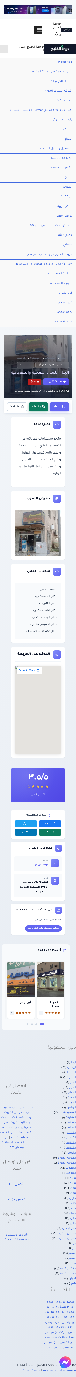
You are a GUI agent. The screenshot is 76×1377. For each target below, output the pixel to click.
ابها (73, 1062)
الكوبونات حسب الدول (57, 168)
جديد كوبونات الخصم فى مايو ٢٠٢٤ (51, 225)
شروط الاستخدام (61, 283)
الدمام (72, 1092)
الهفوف (71, 1168)
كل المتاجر (65, 302)
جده (73, 1208)
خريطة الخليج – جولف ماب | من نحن (49, 254)
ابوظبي (71, 1067)
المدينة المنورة (67, 1158)
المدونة (67, 187)
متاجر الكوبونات (62, 322)
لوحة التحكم (64, 312)
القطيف (71, 1143)
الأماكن (67, 129)
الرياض (71, 1108)
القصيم (71, 1133)
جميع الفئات (64, 235)
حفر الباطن (69, 1228)
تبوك (73, 1188)
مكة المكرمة (68, 1268)
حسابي (67, 245)
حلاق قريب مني (63, 1327)
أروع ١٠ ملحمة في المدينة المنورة (52, 71)
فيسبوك (50, 823)
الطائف (71, 1123)
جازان (72, 1198)
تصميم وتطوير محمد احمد (59, 1370)
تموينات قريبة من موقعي (59, 1342)
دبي (74, 1243)
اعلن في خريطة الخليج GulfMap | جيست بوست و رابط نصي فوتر (41, 115)
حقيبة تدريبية (25, 1107)
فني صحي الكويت (11, 1132)
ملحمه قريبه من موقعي (59, 1302)
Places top (65, 62)
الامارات (71, 1077)
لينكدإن (26, 832)
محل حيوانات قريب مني (59, 1317)
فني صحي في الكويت (17, 1112)
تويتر (26, 823)
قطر (73, 1263)
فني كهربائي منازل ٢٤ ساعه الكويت (17, 1127)
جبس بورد (8, 1107)
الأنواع (68, 139)
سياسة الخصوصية (60, 274)
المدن (68, 177)
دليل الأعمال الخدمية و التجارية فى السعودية (43, 264)
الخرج (72, 1087)
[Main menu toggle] (4, 49)
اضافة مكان (64, 100)
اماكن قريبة (64, 206)
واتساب (36, 406)
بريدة (73, 1178)
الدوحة (72, 1098)
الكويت (71, 1153)
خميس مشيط (66, 1233)
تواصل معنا (64, 216)
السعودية (69, 1112)
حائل (73, 1218)
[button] (42, 1024)
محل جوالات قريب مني (59, 1337)
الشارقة (71, 1118)
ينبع (73, 1284)
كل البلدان (65, 293)
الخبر (73, 1082)
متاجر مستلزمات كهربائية (50, 365)
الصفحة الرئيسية (61, 158)
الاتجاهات (15, 406)
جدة (73, 1203)
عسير (72, 1253)
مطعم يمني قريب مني (59, 1347)
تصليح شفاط (19, 1137)
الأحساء (24, 365)
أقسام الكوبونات (61, 81)
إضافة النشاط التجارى (58, 91)
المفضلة (66, 196)
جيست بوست (31, 1370)
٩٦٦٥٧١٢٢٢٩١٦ (40, 865)
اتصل (57, 406)
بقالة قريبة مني (54, 1312)
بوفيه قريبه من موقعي (59, 1322)
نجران (72, 1279)
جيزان (72, 1213)
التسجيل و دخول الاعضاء (56, 148)
